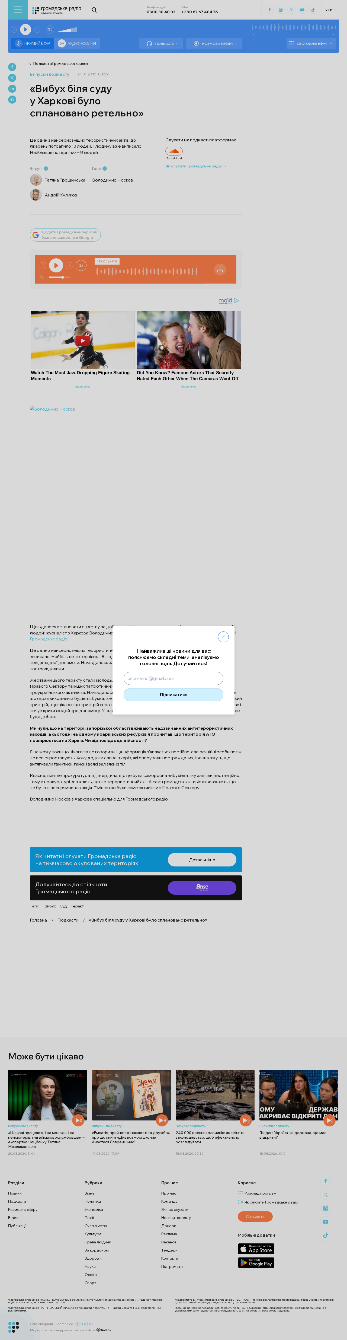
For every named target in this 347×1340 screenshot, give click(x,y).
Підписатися (173, 694)
